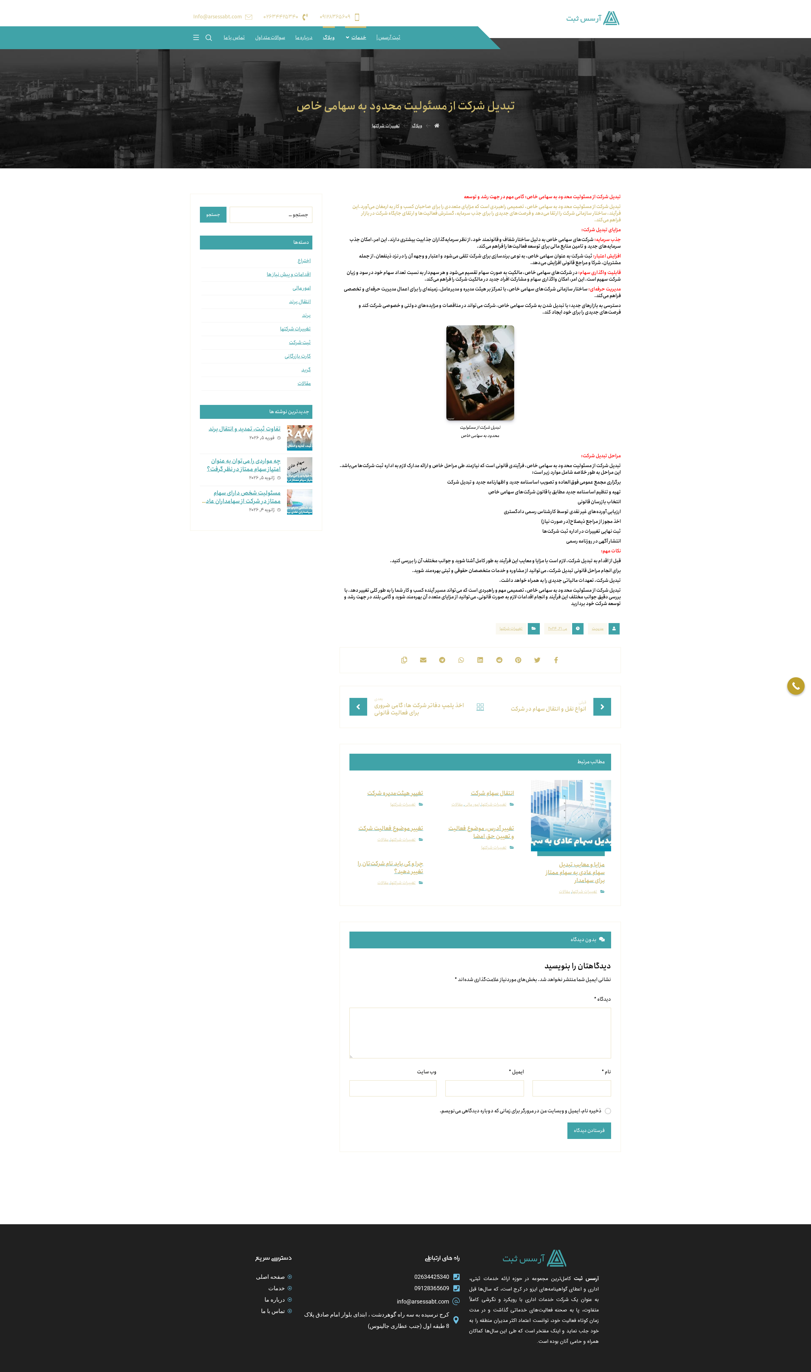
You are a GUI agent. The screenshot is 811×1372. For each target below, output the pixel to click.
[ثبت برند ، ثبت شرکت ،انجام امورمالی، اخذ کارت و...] (592, 18)
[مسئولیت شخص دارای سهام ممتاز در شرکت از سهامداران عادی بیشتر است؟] (299, 502)
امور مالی (472, 804)
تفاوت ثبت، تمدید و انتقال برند (244, 429)
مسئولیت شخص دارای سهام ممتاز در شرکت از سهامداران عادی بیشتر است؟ (241, 501)
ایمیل (516, 1072)
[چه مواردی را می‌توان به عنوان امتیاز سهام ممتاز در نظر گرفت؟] (299, 470)
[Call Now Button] (796, 686)
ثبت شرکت (300, 343)
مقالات (564, 891)
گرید (306, 370)
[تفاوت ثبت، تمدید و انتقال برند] (299, 438)
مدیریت (597, 629)
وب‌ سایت (427, 1072)
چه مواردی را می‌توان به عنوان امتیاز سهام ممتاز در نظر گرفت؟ (244, 465)
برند (306, 315)
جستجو (213, 214)
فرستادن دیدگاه (589, 1131)
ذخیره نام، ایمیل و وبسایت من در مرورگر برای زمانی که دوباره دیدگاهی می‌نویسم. (521, 1111)
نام (606, 1072)
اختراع (304, 261)
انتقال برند (300, 302)
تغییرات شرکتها (511, 629)
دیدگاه (602, 999)
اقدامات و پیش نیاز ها (289, 274)
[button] (196, 37)
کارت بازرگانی (297, 356)
